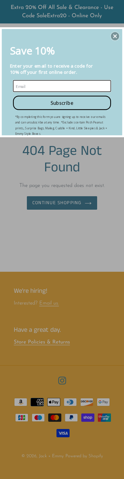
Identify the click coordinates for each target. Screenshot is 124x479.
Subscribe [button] (62, 103)
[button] (115, 36)
